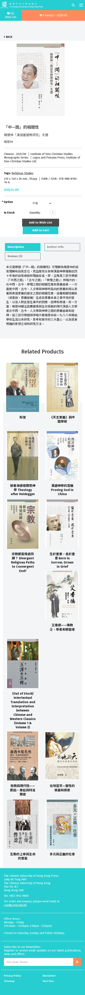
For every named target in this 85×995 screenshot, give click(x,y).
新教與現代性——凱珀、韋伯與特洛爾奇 (22, 790)
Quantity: (35, 212)
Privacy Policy (12, 975)
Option (8, 202)
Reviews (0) (15, 256)
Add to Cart (40, 230)
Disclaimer (49, 975)
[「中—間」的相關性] (40, 79)
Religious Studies (22, 173)
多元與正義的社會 (62, 854)
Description (16, 247)
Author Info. (55, 247)
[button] (53, 15)
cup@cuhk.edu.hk (15, 905)
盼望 (23, 417)
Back (9, 37)
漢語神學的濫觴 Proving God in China (62, 490)
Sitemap (9, 981)
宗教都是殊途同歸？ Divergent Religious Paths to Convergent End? (23, 562)
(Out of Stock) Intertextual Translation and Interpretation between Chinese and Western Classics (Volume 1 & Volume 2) (23, 710)
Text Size (48, 981)
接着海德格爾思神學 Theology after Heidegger (22, 490)
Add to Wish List (40, 222)
